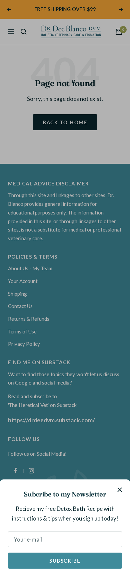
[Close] (119, 489)
